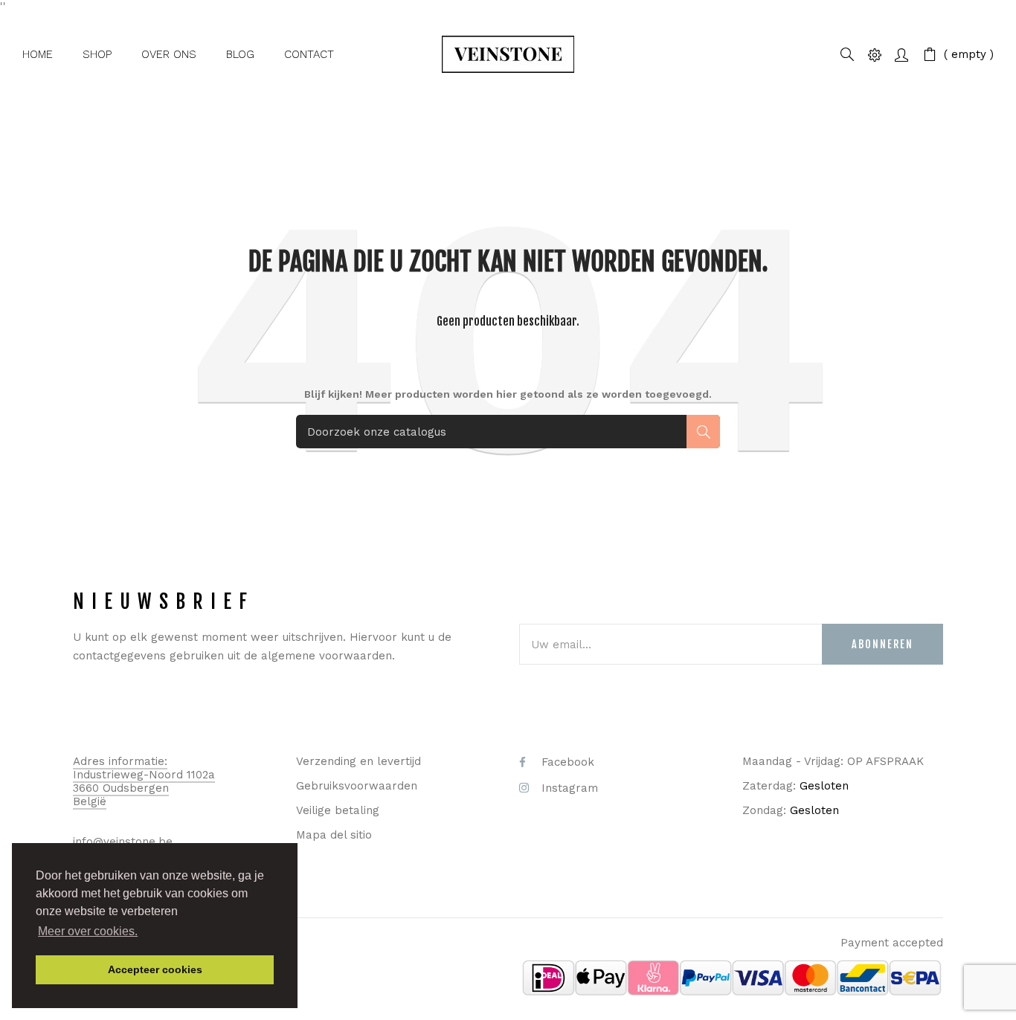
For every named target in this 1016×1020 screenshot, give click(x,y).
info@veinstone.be (123, 841)
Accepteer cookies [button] (155, 969)
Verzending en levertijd (358, 761)
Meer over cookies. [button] (88, 931)
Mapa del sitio (334, 835)
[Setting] (874, 54)
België (89, 801)
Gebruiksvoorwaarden (356, 786)
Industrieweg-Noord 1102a (144, 774)
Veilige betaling (337, 810)
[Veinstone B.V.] (508, 54)
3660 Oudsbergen (121, 788)
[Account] (901, 54)
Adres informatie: (120, 761)
